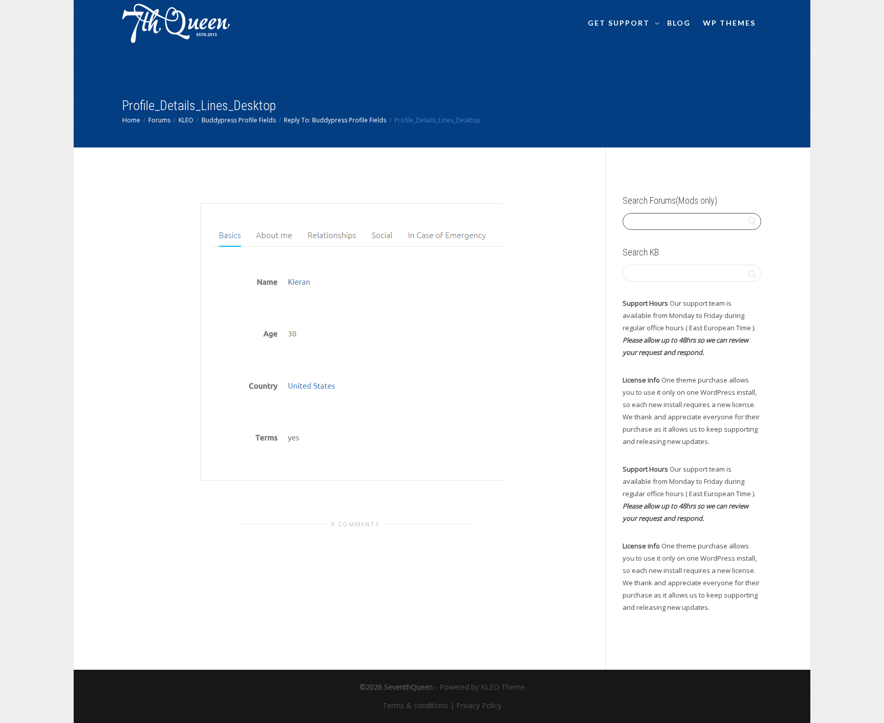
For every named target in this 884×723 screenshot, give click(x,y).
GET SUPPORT (620, 22)
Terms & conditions (415, 705)
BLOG (679, 22)
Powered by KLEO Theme (482, 687)
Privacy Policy (478, 705)
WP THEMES (729, 22)
